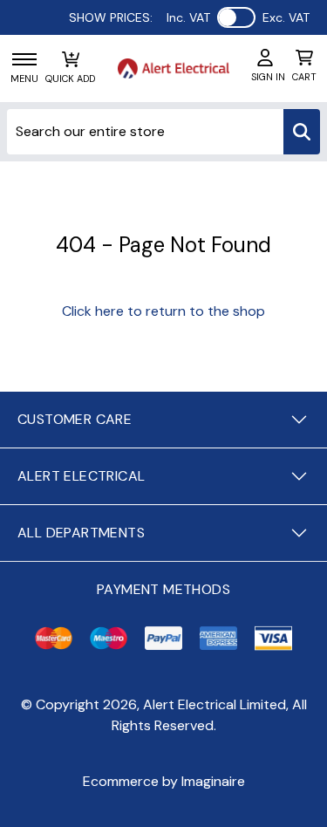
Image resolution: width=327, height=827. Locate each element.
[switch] (236, 17)
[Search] (301, 131)
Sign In (268, 77)
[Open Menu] (24, 59)
